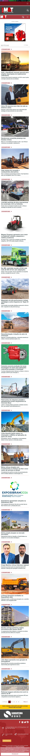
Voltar (26, 45)
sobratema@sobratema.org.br (23, 734)
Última (25, 701)
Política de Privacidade (9, 749)
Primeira (5, 701)
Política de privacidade (20, 746)
